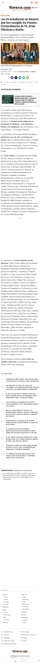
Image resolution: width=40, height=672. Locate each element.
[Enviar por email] (27, 77)
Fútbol (24, 597)
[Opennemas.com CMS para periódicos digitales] (20, 658)
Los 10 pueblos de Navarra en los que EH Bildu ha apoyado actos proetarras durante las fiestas (22, 404)
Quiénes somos (8, 632)
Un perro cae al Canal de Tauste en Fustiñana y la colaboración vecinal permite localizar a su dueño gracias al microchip (22, 387)
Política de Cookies (9, 641)
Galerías (24, 620)
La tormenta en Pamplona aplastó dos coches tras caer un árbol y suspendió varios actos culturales (20, 455)
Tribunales (6, 602)
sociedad (7, 82)
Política (5, 597)
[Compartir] (12, 77)
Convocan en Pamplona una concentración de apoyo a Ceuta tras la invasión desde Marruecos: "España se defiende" (21, 447)
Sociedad (5, 604)
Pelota (24, 602)
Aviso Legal (26, 632)
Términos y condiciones (23, 470)
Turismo (25, 638)
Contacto (6, 635)
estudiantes (29, 82)
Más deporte (25, 609)
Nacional (24, 612)
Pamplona (5, 607)
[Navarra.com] (20, 7)
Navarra (4, 594)
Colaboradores (7, 615)
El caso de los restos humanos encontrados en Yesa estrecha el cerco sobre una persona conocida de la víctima (21, 431)
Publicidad (6, 638)
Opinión (4, 610)
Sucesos (5, 599)
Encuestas (6, 619)
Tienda (25, 641)
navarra (13, 82)
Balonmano (25, 604)
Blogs (4, 617)
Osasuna (5, 622)
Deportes (24, 594)
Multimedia (24, 618)
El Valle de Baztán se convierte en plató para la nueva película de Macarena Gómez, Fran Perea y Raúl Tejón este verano (21, 396)
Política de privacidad (9, 644)
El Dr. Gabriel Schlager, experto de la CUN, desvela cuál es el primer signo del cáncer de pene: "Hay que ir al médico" (22, 439)
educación (20, 82)
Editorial (5, 612)
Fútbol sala (25, 606)
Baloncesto (25, 599)
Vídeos (24, 622)
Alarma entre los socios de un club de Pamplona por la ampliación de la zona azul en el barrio (22, 422)
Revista (23, 615)
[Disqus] (19, 508)
